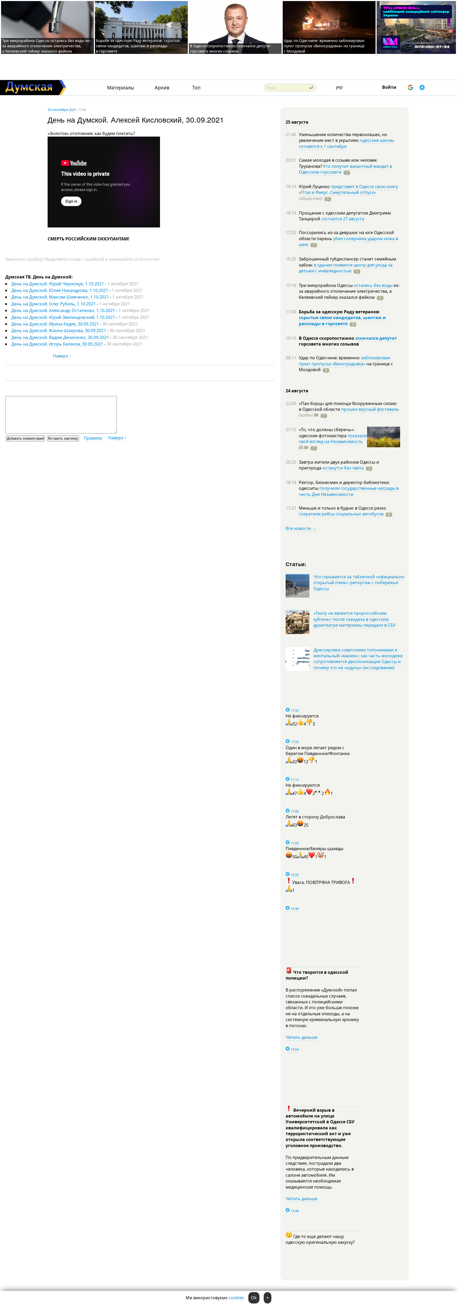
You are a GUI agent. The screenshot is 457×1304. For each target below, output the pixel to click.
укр (339, 87)
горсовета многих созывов (329, 344)
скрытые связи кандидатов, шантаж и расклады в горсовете (342, 320)
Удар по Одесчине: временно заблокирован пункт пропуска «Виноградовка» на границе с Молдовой (324, 46)
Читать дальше (301, 1037)
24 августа (297, 391)
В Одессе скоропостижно (327, 338)
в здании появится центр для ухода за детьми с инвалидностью (345, 268)
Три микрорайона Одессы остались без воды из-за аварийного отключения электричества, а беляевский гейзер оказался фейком (46, 46)
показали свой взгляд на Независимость (333, 438)
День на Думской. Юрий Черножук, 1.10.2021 (57, 284)
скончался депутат (376, 338)
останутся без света (343, 468)
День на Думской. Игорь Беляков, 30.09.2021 (57, 344)
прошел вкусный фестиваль (370, 409)
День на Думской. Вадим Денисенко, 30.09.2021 (60, 337)
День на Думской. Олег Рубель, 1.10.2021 (53, 304)
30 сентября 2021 (62, 109)
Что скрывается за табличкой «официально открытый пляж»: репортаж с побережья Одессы (358, 583)
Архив (162, 87)
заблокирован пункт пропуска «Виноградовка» (344, 360)
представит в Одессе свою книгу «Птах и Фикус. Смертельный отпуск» (348, 189)
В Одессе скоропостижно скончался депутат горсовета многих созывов (230, 48)
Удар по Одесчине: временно (330, 358)
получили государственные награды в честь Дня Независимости (349, 491)
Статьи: (296, 564)
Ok (254, 1298)
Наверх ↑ (62, 356)
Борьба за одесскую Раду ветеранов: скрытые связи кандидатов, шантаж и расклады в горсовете (138, 46)
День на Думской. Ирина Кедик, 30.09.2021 (55, 324)
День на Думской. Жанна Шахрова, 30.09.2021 (58, 330)
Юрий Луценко (315, 186)
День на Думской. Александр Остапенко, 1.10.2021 (63, 310)
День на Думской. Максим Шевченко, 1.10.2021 (60, 297)
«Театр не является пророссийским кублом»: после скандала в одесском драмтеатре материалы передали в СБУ (354, 619)
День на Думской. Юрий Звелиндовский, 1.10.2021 (63, 317)
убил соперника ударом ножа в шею (348, 241)
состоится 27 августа (342, 219)
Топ (196, 87)
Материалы (120, 87)
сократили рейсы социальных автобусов (341, 514)
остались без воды (373, 285)
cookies (236, 1298)
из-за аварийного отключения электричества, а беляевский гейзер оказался (349, 291)
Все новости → (301, 528)
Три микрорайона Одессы (326, 285)
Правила (93, 438)
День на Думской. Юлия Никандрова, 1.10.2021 (59, 290)
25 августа (297, 122)
